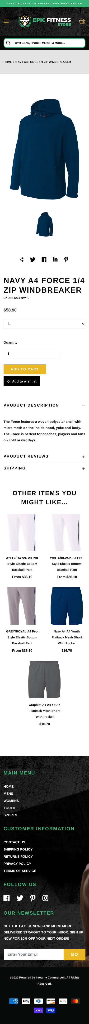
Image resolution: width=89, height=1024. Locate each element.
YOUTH (9, 808)
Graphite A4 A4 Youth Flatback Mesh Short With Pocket (44, 710)
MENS (8, 793)
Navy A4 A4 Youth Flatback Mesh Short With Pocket (67, 637)
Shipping (15, 468)
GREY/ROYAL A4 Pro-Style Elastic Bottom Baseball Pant (22, 637)
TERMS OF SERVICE (20, 871)
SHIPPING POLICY (18, 849)
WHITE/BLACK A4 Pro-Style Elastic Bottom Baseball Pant (66, 563)
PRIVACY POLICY (17, 864)
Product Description (31, 405)
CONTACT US (14, 842)
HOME (9, 786)
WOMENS (11, 801)
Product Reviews (26, 456)
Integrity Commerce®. (51, 977)
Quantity (11, 342)
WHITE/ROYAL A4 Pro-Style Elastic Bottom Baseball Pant (22, 563)
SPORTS (10, 815)
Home (8, 62)
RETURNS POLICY (18, 856)
